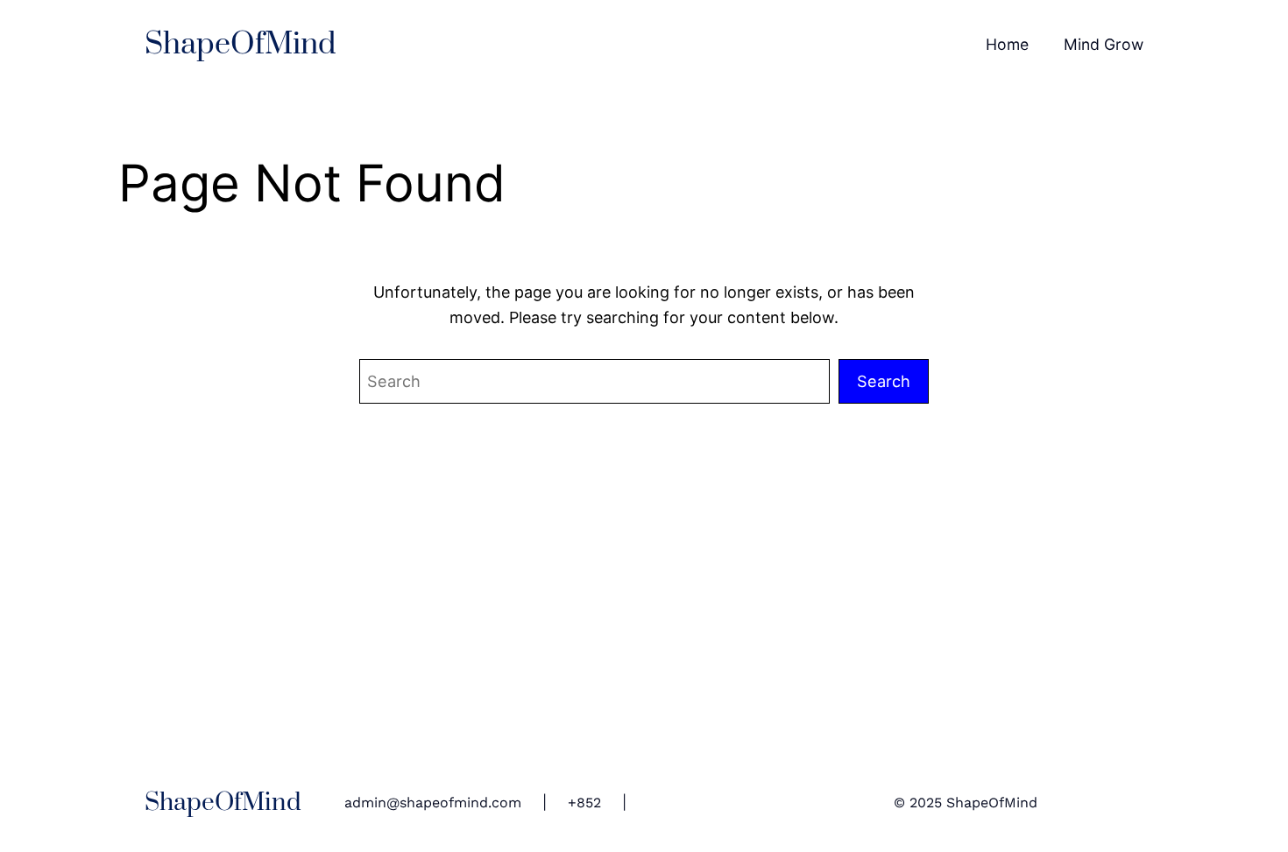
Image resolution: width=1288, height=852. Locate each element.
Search (883, 381)
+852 (584, 802)
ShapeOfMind (240, 44)
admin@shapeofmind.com (432, 802)
